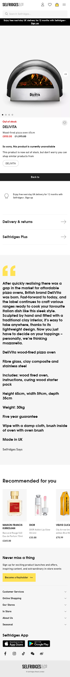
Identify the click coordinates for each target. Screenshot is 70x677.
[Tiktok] (23, 656)
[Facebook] (5, 656)
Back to (35, 177)
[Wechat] (32, 656)
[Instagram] (14, 656)
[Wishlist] (50, 4)
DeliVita (54, 292)
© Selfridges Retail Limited (35, 672)
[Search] (6, 13)
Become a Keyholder (16, 577)
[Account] (42, 4)
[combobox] (37, 14)
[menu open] (64, 4)
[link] (14, 534)
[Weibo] (41, 656)
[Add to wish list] (64, 123)
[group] (35, 518)
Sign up (35, 23)
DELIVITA (10, 127)
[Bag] (57, 4)
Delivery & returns (18, 221)
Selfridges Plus (15, 236)
